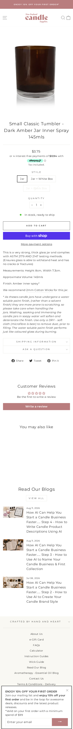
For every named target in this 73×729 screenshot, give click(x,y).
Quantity (36, 198)
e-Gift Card (36, 639)
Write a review (36, 406)
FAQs (36, 645)
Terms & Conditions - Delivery (36, 684)
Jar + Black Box (36, 188)
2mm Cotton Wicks (39, 290)
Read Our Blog (36, 667)
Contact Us (36, 678)
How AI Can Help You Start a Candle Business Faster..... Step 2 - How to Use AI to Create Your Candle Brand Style (46, 592)
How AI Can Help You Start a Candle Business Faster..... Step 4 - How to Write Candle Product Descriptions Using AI (46, 522)
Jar (22, 178)
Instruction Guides (36, 656)
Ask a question (36, 349)
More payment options (36, 244)
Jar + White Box (42, 178)
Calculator (36, 650)
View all (36, 498)
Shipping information (36, 342)
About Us (36, 634)
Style (36, 172)
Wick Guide (36, 661)
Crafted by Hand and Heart (35, 621)
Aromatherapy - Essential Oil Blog (36, 673)
